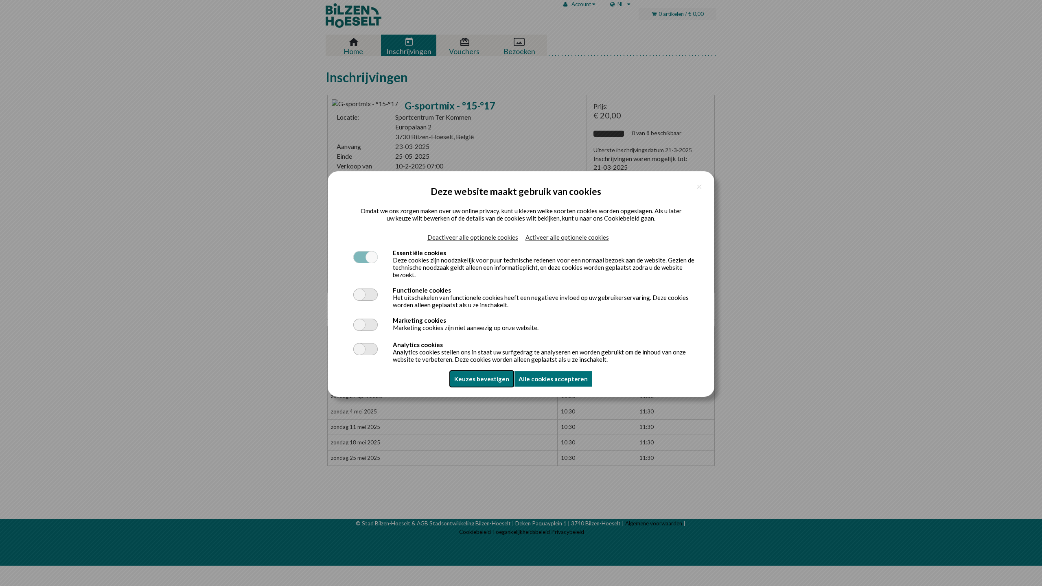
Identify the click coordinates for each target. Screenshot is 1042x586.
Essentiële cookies (419, 252)
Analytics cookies (418, 344)
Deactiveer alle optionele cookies (472, 237)
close (699, 186)
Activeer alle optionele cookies (567, 237)
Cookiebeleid (621, 218)
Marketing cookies (419, 320)
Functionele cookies (422, 290)
